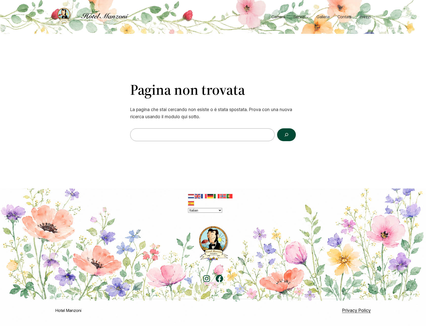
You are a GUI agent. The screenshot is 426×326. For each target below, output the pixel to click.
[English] (198, 195)
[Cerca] (286, 134)
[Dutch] (191, 195)
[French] (204, 195)
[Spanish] (191, 202)
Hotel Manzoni (68, 310)
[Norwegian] (223, 195)
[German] (210, 195)
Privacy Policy (356, 310)
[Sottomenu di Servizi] (307, 17)
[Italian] (217, 195)
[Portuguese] (230, 195)
